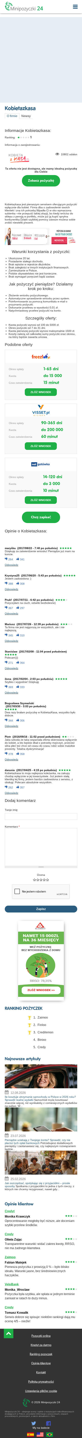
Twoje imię (11, 809)
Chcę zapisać (41, 517)
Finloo (42, 1025)
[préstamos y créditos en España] (30, 1435)
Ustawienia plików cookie (41, 1391)
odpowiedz (11, 564)
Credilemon (45, 1032)
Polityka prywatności (41, 1382)
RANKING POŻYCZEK (23, 1009)
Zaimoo (43, 1017)
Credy (42, 1047)
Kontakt (41, 1372)
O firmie (12, 116)
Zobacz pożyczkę (41, 180)
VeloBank (12, 1284)
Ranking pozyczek (41, 1354)
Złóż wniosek (41, 392)
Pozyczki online (41, 1336)
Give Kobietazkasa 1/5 (34, 879)
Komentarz (12, 826)
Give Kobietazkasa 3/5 (41, 879)
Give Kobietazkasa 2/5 (37, 879)
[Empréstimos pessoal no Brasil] (49, 1435)
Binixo (42, 1039)
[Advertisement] (41, 60)
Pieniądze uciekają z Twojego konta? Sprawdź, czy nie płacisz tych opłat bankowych (37, 1141)
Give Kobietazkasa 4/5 (44, 879)
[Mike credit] (40, 1435)
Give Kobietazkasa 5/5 (47, 879)
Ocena (41, 874)
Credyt (9, 1211)
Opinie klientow (19, 1204)
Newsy (26, 116)
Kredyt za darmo (41, 1345)
